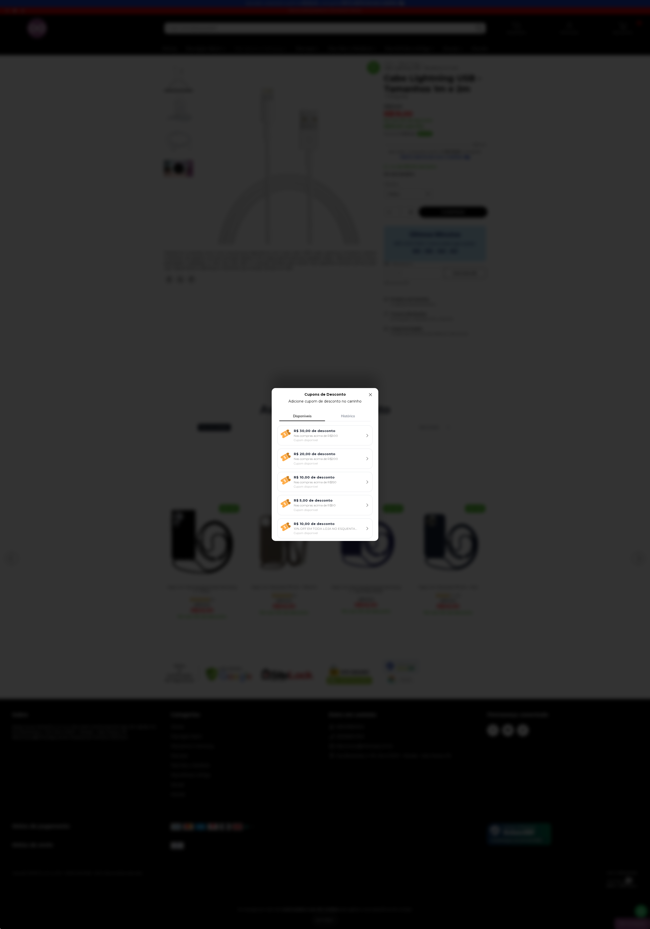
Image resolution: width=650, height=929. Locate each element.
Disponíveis (302, 416)
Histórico (348, 416)
